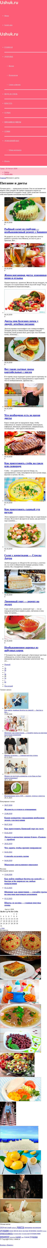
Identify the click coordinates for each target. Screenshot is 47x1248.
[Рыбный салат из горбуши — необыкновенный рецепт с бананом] (24, 220)
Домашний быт (11, 141)
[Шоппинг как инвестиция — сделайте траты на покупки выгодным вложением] (16, 731)
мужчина (32, 1231)
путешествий (26, 1233)
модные (25, 1231)
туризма (34, 1237)
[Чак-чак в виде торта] (20, 954)
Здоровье (8, 56)
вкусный (7, 1227)
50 (5, 678)
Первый (7, 664)
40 (5, 670)
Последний (8, 686)
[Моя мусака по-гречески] (20, 979)
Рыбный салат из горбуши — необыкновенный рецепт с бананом (25, 230)
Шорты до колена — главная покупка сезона (21, 755)
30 (5, 668)
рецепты (12, 1237)
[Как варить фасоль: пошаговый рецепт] (20, 1052)
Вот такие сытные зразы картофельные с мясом (19, 370)
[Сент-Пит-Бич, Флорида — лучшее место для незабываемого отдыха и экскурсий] (19, 1149)
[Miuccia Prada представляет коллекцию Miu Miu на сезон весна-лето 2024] (8, 1125)
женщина (28, 1227)
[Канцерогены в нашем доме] (19, 1003)
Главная (3, 178)
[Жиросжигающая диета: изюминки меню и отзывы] (24, 266)
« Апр (2, 928)
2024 (2, 1227)
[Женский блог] (11, 5)
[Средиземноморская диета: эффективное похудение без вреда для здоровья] (17, 1076)
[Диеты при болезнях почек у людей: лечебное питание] (24, 313)
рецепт (4, 1236)
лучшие (4, 1230)
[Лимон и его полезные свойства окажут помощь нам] (20, 1174)
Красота (8, 103)
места (16, 1231)
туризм (26, 1237)
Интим (11, 66)
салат (18, 1236)
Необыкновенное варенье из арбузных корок (21, 649)
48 (5, 674)
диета (20, 1227)
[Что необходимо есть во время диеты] (24, 407)
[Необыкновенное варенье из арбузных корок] (24, 639)
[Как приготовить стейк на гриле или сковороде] (24, 455)
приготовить (6, 1233)
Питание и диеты (12, 122)
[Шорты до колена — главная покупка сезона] (16, 753)
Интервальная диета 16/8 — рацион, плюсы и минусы (24, 796)
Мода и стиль (10, 94)
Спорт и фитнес (15, 85)
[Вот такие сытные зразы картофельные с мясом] (24, 360)
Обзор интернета (15, 150)
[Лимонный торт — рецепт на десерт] (24, 593)
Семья (7, 131)
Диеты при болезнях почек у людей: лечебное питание (21, 322)
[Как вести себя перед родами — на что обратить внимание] (20, 1222)
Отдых (7, 113)
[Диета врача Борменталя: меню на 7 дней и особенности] (20, 1100)
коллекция (37, 1227)
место (20, 1231)
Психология (13, 75)
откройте (40, 1231)
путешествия (35, 1233)
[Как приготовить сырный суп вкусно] (24, 501)
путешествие (17, 1233)
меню (11, 1231)
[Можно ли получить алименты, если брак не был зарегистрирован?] (16, 774)
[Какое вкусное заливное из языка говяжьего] (20, 1027)
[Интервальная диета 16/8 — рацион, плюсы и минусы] (16, 794)
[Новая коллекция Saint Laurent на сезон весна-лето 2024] (21, 1198)
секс (22, 1237)
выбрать (14, 1227)
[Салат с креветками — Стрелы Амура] (24, 547)
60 (5, 682)
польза (44, 1230)
